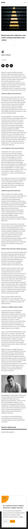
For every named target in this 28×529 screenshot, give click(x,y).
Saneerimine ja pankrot (7, 432)
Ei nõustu (5, 521)
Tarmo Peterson (5, 395)
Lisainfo (21, 517)
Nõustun (12, 521)
